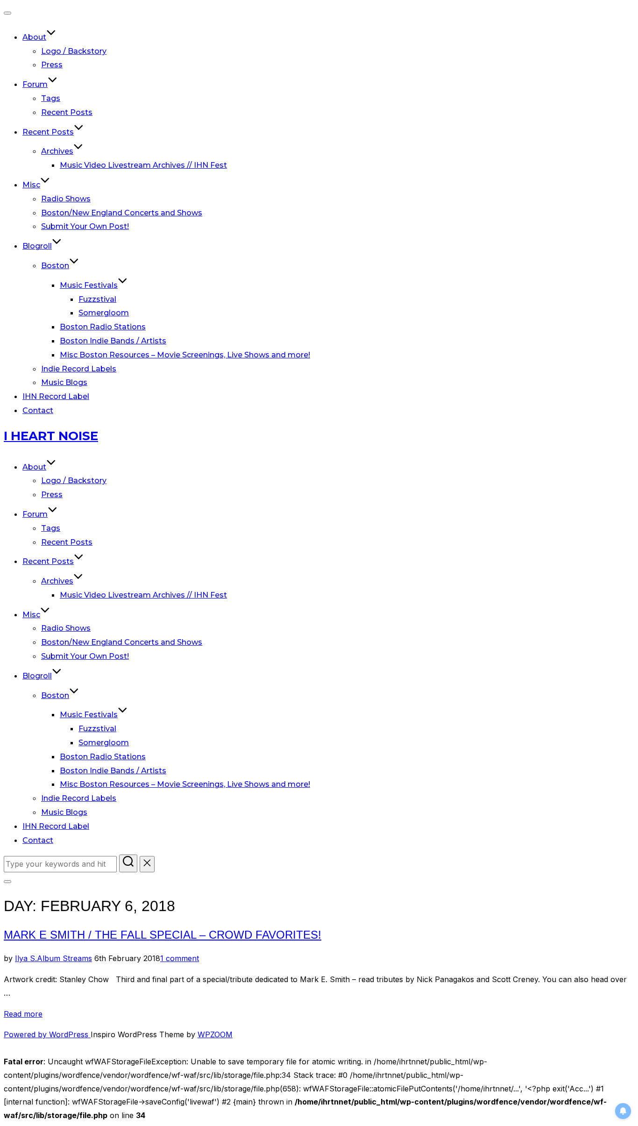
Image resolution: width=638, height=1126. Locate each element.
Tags (50, 98)
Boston (55, 265)
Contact (37, 410)
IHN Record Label (55, 396)
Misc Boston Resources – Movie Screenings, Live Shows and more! (185, 354)
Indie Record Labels (78, 368)
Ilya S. (26, 958)
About (34, 37)
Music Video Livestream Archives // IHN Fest (143, 165)
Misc (31, 184)
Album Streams (64, 958)
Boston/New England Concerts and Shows (121, 212)
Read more (23, 1014)
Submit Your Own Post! (85, 226)
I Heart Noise (51, 435)
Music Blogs (64, 382)
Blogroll (37, 246)
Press (52, 64)
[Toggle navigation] (7, 13)
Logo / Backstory (73, 51)
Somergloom (103, 312)
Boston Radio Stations (103, 326)
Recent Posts (66, 112)
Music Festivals (89, 285)
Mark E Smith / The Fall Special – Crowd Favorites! (162, 934)
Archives (57, 151)
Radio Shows (66, 198)
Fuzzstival (97, 299)
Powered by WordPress (47, 1034)
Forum (35, 84)
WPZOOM (215, 1034)
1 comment (179, 958)
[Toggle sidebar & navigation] (7, 881)
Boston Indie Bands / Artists (113, 340)
